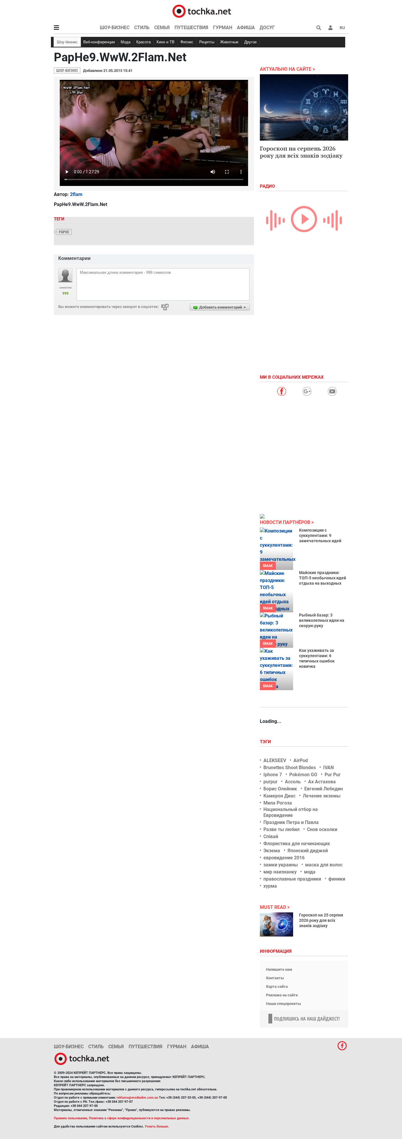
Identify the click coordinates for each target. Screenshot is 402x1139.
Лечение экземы (321, 796)
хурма (270, 886)
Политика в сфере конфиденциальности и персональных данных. (139, 1118)
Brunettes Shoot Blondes (289, 767)
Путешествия (191, 27)
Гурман (222, 27)
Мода (125, 42)
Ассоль (293, 781)
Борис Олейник (280, 789)
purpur (270, 781)
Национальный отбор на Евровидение (290, 812)
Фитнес (186, 42)
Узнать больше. (157, 1126)
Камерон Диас (279, 796)
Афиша (246, 27)
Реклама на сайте (282, 995)
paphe (64, 232)
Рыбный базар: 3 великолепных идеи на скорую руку (321, 620)
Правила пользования (70, 1118)
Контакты (275, 978)
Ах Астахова (322, 781)
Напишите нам (279, 969)
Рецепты (206, 42)
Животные (229, 42)
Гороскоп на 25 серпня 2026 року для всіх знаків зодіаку (321, 920)
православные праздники (292, 879)
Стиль (141, 27)
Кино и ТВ (166, 42)
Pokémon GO (303, 774)
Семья (162, 27)
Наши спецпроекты (283, 1003)
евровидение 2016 (284, 858)
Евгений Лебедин (323, 789)
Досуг (267, 27)
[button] (330, 27)
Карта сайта (277, 986)
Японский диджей (308, 850)
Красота (143, 42)
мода (309, 872)
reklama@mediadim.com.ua (137, 1098)
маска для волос (324, 865)
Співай (270, 836)
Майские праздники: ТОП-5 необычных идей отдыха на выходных (322, 578)
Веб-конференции (99, 42)
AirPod (300, 760)
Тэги (266, 741)
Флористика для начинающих (296, 843)
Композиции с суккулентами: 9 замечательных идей (320, 535)
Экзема (271, 850)
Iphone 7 (272, 774)
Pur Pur (332, 774)
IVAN (328, 767)
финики (336, 879)
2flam (76, 194)
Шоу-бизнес (114, 27)
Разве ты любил (281, 829)
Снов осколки (322, 829)
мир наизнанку (280, 872)
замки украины (280, 865)
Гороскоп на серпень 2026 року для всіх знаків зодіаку (301, 151)
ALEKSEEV (274, 760)
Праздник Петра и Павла (291, 822)
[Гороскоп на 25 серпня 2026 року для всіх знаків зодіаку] (276, 924)
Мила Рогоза (277, 803)
